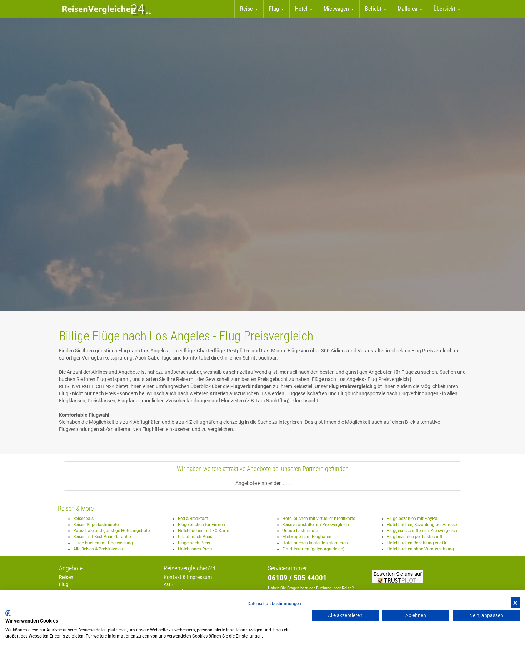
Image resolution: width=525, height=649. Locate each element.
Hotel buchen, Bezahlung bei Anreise (422, 524)
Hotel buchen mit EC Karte (203, 530)
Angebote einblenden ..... (262, 483)
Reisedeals (83, 518)
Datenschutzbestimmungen (274, 603)
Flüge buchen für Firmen (201, 524)
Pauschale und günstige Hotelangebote (111, 530)
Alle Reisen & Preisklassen (98, 548)
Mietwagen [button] (337, 8)
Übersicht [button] (445, 8)
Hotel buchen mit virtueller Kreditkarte (318, 518)
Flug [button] (274, 8)
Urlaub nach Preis (195, 536)
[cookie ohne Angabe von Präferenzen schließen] (515, 602)
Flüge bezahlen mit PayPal (413, 518)
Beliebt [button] (374, 8)
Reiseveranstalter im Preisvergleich (315, 524)
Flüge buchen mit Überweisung (103, 542)
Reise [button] (247, 8)
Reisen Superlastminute (96, 524)
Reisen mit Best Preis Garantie (102, 536)
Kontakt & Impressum (188, 577)
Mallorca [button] (408, 8)
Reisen (66, 577)
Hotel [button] (302, 8)
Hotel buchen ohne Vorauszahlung (420, 548)
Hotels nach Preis (195, 548)
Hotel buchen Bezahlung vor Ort (417, 542)
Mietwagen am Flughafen (306, 536)
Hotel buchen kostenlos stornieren (315, 542)
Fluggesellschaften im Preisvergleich (422, 530)
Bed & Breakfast (193, 518)
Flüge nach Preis (194, 542)
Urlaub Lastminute (300, 530)
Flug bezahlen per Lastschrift (414, 536)
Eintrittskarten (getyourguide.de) (313, 548)
